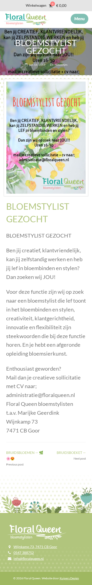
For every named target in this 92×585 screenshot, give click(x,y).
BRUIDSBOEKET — (71, 452)
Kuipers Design (69, 578)
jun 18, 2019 (37, 65)
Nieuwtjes (61, 65)
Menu (79, 18)
